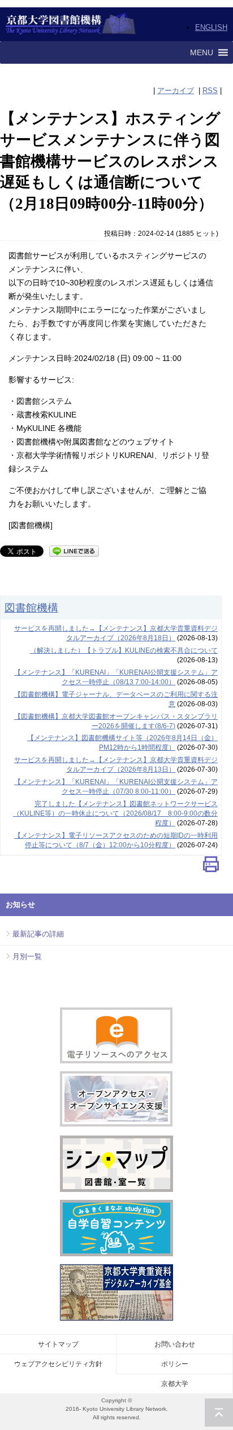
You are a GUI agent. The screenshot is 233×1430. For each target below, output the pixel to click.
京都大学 (174, 1384)
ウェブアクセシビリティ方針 (58, 1364)
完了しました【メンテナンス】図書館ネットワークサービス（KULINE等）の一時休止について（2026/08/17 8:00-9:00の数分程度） (115, 813)
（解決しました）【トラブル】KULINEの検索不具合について (124, 650)
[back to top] (219, 1412)
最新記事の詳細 (38, 934)
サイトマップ (58, 1344)
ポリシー (174, 1364)
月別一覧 (27, 956)
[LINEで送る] (74, 550)
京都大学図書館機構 (71, 24)
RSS (210, 90)
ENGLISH (211, 27)
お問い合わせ (174, 1344)
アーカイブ (175, 90)
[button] (201, 52)
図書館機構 (31, 607)
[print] (210, 867)
